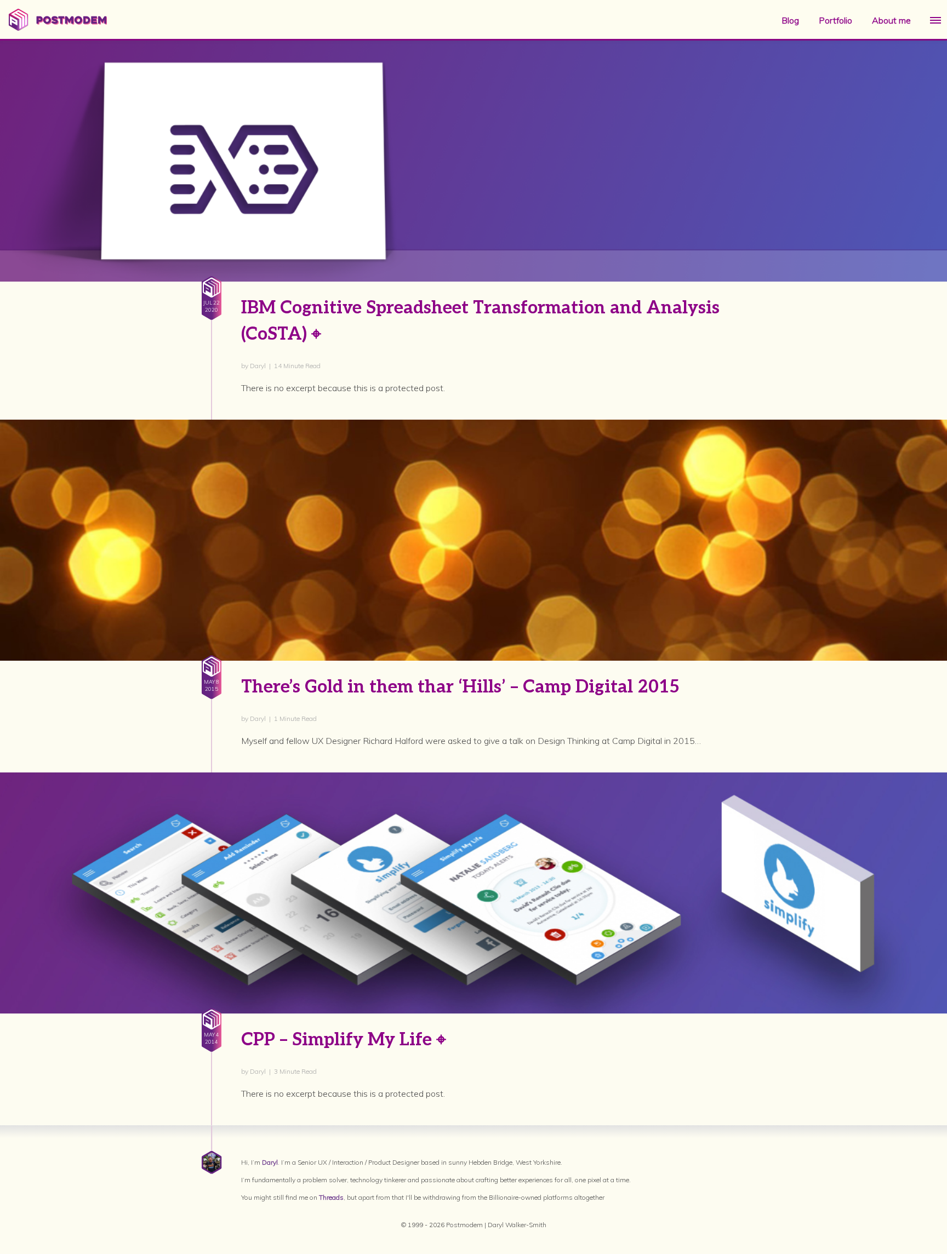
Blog (790, 20)
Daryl (270, 1162)
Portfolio (835, 20)
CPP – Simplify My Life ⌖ (343, 1039)
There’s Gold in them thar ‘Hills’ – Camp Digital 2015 (460, 687)
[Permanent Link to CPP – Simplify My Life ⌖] (473, 963)
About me (891, 20)
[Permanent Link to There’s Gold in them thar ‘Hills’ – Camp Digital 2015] (473, 610)
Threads (331, 1197)
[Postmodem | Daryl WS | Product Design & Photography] (58, 27)
